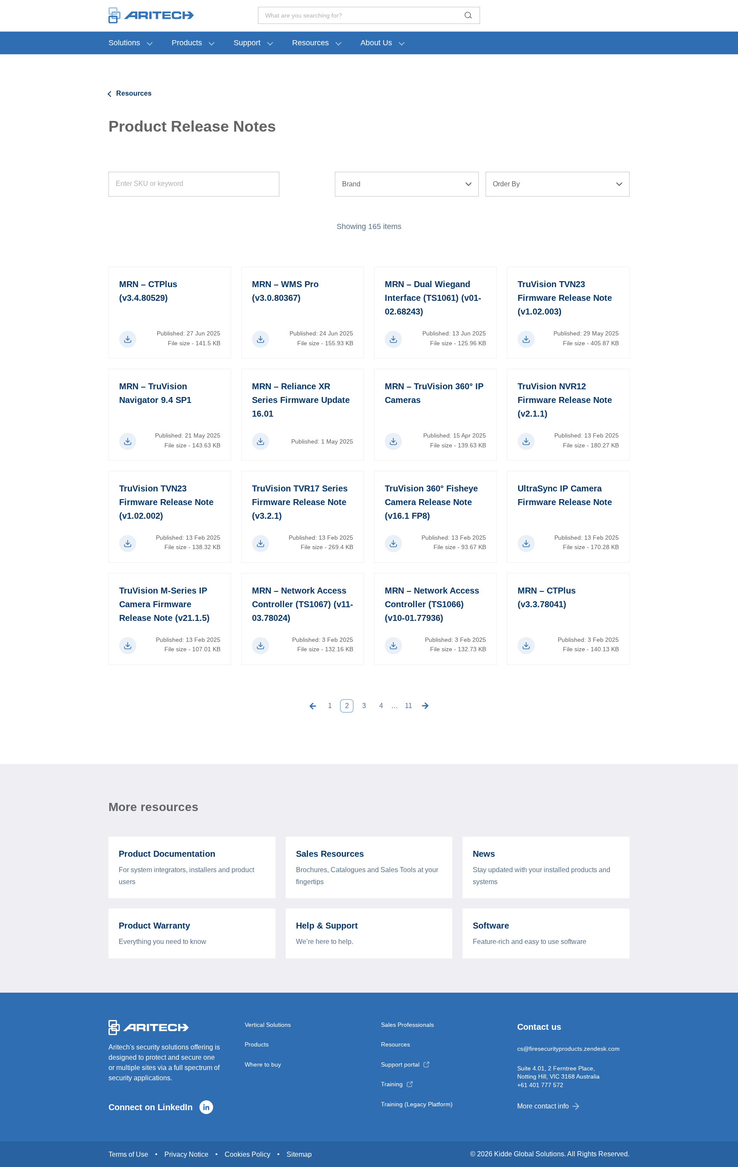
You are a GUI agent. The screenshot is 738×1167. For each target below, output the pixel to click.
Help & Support (327, 925)
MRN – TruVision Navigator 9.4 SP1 (155, 393)
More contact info (543, 1106)
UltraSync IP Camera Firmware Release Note (565, 495)
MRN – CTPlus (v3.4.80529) (148, 291)
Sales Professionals (407, 1024)
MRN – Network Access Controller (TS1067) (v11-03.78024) (302, 604)
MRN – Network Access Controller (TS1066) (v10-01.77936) (432, 604)
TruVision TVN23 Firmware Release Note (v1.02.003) (565, 297)
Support (247, 42)
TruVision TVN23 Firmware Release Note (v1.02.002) (166, 502)
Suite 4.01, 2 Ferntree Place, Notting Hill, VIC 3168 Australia (558, 1072)
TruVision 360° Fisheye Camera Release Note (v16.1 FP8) (431, 502)
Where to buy (263, 1064)
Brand (351, 184)
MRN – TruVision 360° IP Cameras (434, 393)
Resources (310, 42)
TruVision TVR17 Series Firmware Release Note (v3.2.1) (300, 502)
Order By (506, 184)
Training (392, 1084)
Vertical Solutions (268, 1024)
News (484, 853)
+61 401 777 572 (540, 1085)
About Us (376, 42)
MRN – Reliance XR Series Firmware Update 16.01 (301, 400)
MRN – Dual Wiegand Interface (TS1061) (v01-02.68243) (433, 297)
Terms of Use (128, 1154)
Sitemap (299, 1154)
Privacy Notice (186, 1154)
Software (491, 925)
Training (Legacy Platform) (417, 1104)
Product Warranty (154, 925)
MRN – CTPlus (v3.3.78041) (547, 597)
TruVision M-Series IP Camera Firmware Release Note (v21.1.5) (164, 604)
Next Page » (425, 706)
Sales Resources (330, 853)
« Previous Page (312, 706)
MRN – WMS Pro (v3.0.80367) (285, 291)
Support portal (400, 1064)
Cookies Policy (247, 1154)
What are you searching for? (303, 15)
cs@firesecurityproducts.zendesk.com (568, 1048)
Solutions (124, 42)
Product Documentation (167, 853)
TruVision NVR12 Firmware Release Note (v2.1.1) (565, 400)
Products (187, 42)
